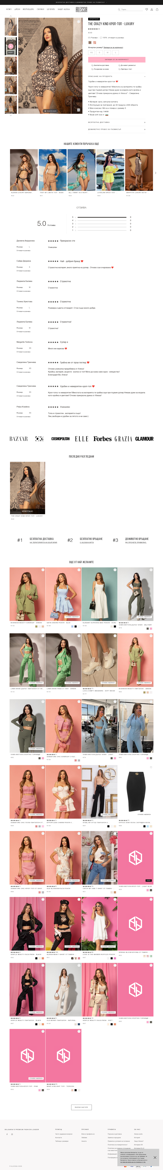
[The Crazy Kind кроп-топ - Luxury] (11, 27)
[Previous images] (10, 16)
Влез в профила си (88, 1134)
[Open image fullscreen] (78, 110)
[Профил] (152, 9)
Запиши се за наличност (113, 47)
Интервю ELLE (139, 1148)
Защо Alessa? (139, 1141)
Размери (94, 38)
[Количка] (157, 9)
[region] (81, 173)
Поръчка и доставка (115, 1134)
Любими (84, 1137)
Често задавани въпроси (63, 1134)
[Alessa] (81, 9)
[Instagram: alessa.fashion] (12, 1134)
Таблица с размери (61, 1141)
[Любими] (147, 9)
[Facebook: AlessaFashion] (7, 1134)
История (137, 1137)
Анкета (84, 1141)
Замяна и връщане (114, 1137)
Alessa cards (138, 1134)
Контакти (58, 1137)
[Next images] (10, 115)
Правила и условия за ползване (119, 1141)
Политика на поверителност (117, 1145)
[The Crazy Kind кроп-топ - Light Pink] (94, 42)
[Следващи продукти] (155, 173)
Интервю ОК (138, 1145)
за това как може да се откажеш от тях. (133, 1162)
